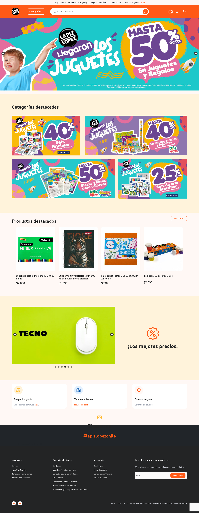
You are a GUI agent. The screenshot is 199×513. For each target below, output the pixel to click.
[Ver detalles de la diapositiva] (99, 54)
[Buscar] (145, 11)
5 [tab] (68, 367)
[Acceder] (177, 11)
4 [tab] (65, 367)
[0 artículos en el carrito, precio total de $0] (184, 11)
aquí (36, 404)
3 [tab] (62, 367)
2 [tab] (59, 367)
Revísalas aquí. (81, 404)
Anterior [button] (15, 335)
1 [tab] (55, 367)
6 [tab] (71, 367)
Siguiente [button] (112, 335)
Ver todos (179, 218)
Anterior (3, 54)
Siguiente (196, 54)
